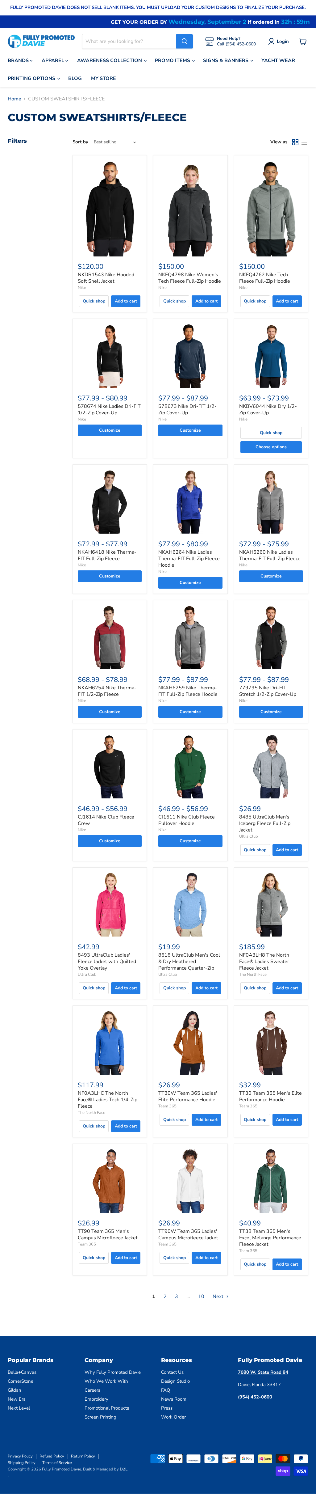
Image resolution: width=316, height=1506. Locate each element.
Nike (82, 287)
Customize (109, 430)
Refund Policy (52, 1456)
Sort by (80, 142)
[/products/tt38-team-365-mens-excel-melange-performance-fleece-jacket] (271, 1181)
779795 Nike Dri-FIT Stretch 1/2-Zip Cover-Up (267, 691)
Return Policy (83, 1456)
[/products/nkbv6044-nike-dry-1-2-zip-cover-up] (271, 356)
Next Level (19, 1408)
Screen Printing (100, 1417)
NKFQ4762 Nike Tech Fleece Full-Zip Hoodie (264, 278)
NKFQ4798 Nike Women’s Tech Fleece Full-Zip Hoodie (189, 278)
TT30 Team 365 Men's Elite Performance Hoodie (270, 1096)
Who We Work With (106, 1381)
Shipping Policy (21, 1463)
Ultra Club (248, 836)
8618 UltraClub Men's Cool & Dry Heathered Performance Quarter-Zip (189, 961)
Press (167, 1408)
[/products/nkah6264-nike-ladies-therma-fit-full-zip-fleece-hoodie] (190, 502)
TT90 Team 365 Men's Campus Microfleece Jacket (108, 1234)
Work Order (173, 1417)
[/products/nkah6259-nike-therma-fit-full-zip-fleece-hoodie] (190, 637)
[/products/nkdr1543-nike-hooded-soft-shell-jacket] (110, 208)
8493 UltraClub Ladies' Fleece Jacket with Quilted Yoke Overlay (107, 961)
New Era (17, 1399)
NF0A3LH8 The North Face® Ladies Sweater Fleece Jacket (264, 961)
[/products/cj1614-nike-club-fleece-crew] (110, 766)
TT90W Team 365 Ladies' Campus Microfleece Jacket (188, 1234)
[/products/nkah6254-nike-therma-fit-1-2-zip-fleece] (110, 637)
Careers (92, 1390)
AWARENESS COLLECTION (110, 60)
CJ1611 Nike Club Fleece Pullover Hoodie (186, 820)
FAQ (165, 1390)
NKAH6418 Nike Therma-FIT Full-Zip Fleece (107, 555)
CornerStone (20, 1381)
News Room (173, 1399)
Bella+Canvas (22, 1372)
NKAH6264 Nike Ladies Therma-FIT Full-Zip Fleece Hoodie (189, 559)
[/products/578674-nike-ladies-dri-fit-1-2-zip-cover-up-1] (110, 356)
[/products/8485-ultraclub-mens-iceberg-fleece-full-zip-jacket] (271, 766)
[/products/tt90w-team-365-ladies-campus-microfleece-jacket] (190, 1181)
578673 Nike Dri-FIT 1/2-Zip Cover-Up (187, 409)
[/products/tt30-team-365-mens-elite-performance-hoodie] (271, 1043)
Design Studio (175, 1381)
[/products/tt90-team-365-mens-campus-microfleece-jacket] (110, 1181)
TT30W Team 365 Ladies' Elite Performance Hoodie (187, 1096)
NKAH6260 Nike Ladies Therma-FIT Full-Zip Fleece (270, 555)
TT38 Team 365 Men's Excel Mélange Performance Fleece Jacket (270, 1238)
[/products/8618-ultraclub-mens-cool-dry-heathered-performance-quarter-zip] (190, 905)
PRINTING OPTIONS (32, 78)
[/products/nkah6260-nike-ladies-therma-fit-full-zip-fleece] (271, 502)
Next (219, 1296)
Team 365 (167, 1106)
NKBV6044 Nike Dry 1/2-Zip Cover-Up (268, 409)
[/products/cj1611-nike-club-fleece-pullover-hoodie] (190, 766)
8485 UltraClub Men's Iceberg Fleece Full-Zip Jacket (264, 823)
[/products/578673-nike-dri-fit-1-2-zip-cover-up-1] (190, 356)
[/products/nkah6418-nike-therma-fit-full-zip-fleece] (110, 502)
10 (201, 1296)
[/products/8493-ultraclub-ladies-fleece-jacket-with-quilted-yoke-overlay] (110, 905)
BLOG (75, 78)
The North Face (253, 974)
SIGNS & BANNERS (226, 60)
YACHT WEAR (278, 60)
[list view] (304, 142)
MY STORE (103, 78)
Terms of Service (57, 1463)
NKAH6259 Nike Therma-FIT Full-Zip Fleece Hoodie (188, 691)
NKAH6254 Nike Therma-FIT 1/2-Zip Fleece (107, 691)
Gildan (14, 1390)
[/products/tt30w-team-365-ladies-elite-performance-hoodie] (190, 1043)
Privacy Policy (20, 1456)
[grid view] (295, 142)
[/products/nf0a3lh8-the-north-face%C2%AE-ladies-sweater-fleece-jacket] (271, 905)
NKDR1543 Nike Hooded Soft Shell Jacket (106, 278)
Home (14, 99)
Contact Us (172, 1372)
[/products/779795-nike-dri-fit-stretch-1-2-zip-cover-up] (271, 637)
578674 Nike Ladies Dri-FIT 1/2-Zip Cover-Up (109, 409)
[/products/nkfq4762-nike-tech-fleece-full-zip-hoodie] (271, 208)
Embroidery (96, 1399)
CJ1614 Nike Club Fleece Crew (106, 820)
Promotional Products (107, 1408)
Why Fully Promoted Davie (113, 1372)
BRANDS (19, 60)
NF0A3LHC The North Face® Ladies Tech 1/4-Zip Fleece (107, 1100)
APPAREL (53, 60)
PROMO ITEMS (173, 60)
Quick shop (94, 301)
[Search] (184, 41)
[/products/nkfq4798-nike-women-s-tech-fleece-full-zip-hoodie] (190, 208)
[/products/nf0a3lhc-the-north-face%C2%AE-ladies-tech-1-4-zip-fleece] (110, 1043)
